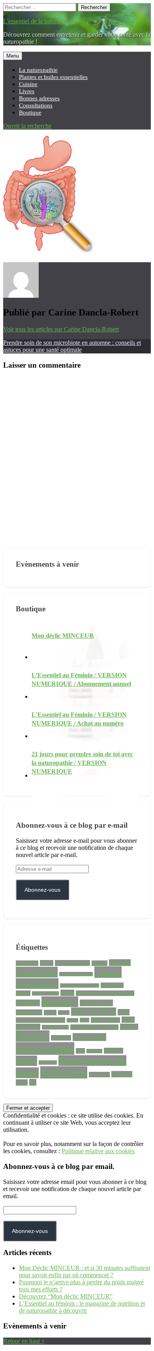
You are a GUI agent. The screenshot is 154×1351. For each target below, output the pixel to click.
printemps (48, 1062)
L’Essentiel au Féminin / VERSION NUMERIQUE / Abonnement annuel (81, 679)
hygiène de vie (55, 1027)
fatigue (50, 1012)
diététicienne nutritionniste (105, 993)
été (32, 1082)
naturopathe (89, 1037)
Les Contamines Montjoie (94, 1027)
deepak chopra (45, 993)
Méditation (61, 1038)
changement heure (76, 974)
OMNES (113, 1051)
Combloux (37, 983)
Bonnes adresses (39, 98)
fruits (124, 1012)
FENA (63, 1012)
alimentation (27, 963)
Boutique (30, 112)
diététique (28, 1003)
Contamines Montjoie (79, 985)
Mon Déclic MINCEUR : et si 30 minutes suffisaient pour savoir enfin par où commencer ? (84, 1271)
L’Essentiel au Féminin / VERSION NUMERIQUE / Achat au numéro (79, 719)
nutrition (94, 1051)
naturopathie (45, 1048)
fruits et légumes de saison (40, 1020)
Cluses (108, 972)
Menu (12, 56)
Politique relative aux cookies (98, 1151)
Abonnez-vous (42, 890)
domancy (59, 1001)
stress (22, 1082)
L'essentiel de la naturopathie (39, 21)
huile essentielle (105, 1020)
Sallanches (63, 1072)
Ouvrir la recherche (27, 125)
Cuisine (28, 84)
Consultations (36, 105)
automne (99, 963)
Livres (26, 91)
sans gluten (99, 1074)
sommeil (121, 1074)
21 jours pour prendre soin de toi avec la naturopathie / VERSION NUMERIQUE (82, 763)
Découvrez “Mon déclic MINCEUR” (66, 1296)
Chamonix (37, 972)
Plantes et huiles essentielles (53, 76)
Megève (32, 1036)
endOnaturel (29, 1012)
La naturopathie (38, 69)
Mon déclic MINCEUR (63, 635)
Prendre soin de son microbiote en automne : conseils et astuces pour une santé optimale (72, 346)
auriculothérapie (72, 963)
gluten (72, 1020)
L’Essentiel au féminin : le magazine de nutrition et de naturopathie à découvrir (82, 1307)
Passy (26, 1061)
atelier (46, 963)
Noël (80, 1051)
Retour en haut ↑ (24, 1341)
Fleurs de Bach (93, 1011)
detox (67, 993)
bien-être (120, 962)
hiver (84, 1020)
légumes (129, 1027)
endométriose (96, 1003)
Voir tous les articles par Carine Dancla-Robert (61, 329)
